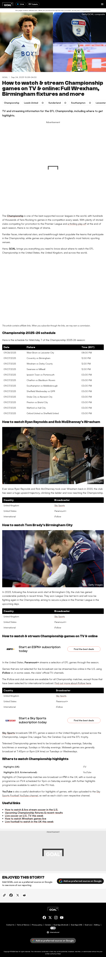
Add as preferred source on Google (82, 881)
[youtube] (61, 918)
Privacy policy (37, 925)
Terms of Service (23, 925)
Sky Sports (59, 505)
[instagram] (56, 918)
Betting (97, 925)
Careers (48, 925)
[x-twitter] (50, 918)
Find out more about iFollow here (73, 683)
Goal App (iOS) (76, 925)
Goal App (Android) (60, 925)
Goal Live (88, 925)
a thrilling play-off (77, 223)
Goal (16, 951)
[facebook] (44, 918)
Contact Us (10, 925)
